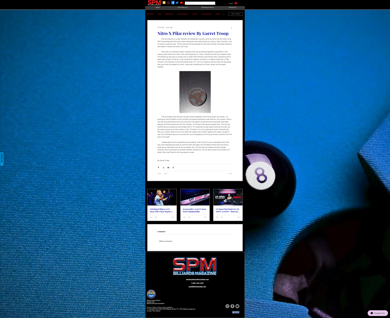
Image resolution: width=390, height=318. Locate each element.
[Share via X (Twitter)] (163, 167)
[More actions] (231, 27)
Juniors (194, 14)
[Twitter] (177, 2)
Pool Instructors (182, 14)
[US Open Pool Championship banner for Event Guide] (195, 197)
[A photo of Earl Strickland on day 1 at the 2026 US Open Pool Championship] (162, 197)
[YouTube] (237, 308)
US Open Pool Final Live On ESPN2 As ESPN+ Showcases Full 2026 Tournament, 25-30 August (227, 210)
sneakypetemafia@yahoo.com (197, 281)
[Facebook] (172, 2)
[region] (154, 4)
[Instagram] (168, 2)
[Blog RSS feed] (164, 2)
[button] (223, 14)
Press (159, 14)
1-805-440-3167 (197, 285)
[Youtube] (181, 2)
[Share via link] (173, 167)
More (203, 14)
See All (241, 185)
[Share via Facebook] (158, 167)
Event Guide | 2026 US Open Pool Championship (194, 210)
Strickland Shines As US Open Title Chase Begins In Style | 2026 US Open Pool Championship (161, 210)
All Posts (150, 14)
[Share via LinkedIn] (168, 167)
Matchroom (169, 14)
